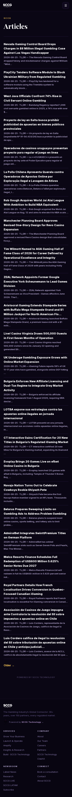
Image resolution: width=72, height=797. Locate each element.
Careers (41, 745)
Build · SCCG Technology (16, 754)
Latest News (9, 772)
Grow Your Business (14, 736)
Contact (41, 776)
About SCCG (44, 780)
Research (8, 776)
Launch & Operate (13, 741)
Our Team (42, 741)
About (40, 736)
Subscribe (8, 789)
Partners (41, 750)
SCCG (7, 18)
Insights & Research (13, 750)
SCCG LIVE (9, 780)
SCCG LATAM (10, 785)
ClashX (41, 758)
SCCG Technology (47, 754)
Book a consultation (47, 772)
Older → (9, 665)
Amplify (7, 745)
